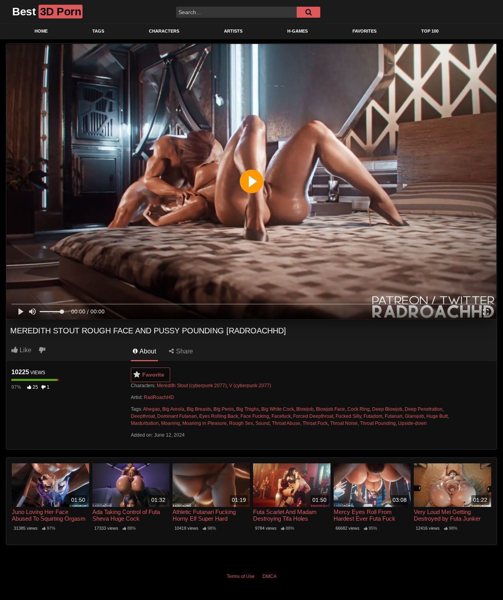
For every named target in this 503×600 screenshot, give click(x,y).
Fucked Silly (348, 416)
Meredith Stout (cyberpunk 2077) (192, 385)
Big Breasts (199, 409)
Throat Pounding (378, 423)
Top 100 (430, 31)
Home (41, 31)
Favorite (153, 374)
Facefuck (281, 416)
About (147, 351)
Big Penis (223, 409)
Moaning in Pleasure (204, 423)
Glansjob (414, 416)
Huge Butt (437, 416)
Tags (98, 31)
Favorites (364, 31)
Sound (262, 423)
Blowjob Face (330, 409)
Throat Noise (344, 423)
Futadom (372, 416)
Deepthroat (143, 416)
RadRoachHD (159, 397)
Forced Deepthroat (313, 416)
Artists (233, 31)
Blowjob (305, 409)
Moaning (170, 423)
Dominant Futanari (177, 416)
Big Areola (173, 409)
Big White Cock (277, 409)
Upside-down (412, 423)
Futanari (393, 416)
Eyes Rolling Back (218, 416)
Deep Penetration (423, 409)
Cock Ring (358, 409)
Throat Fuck (315, 423)
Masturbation (145, 423)
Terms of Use (241, 576)
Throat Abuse (286, 423)
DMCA (270, 576)
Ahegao (151, 409)
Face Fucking (254, 416)
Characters (164, 31)
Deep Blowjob (387, 409)
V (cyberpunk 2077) (250, 385)
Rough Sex (241, 423)
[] (308, 12)
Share (183, 351)
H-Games (297, 31)
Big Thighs (247, 409)
